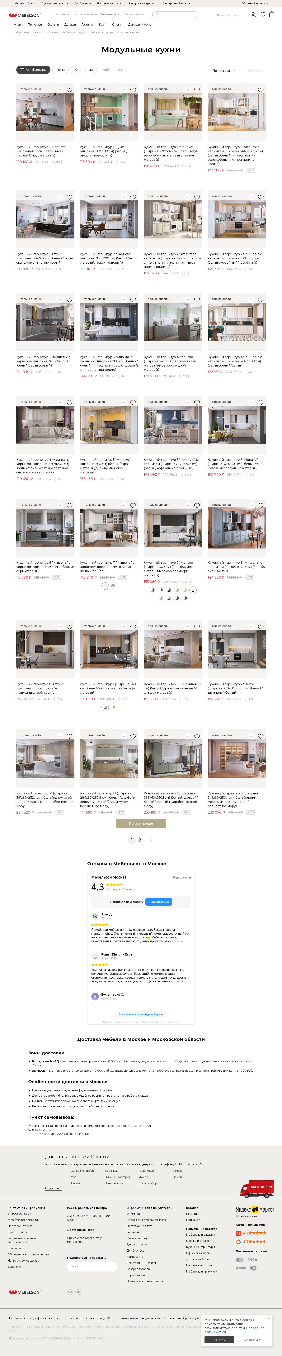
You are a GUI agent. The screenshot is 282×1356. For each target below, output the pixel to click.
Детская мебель (197, 1259)
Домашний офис (139, 24)
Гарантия (133, 1232)
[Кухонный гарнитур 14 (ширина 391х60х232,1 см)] (45, 758)
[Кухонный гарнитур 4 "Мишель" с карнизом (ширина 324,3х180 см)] (237, 322)
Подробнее (53, 1188)
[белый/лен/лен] (105, 586)
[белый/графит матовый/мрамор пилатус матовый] (160, 590)
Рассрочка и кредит (142, 3)
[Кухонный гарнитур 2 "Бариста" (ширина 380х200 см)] (109, 219)
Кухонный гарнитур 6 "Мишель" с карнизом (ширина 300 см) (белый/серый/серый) (45, 567)
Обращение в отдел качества (28, 1254)
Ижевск (144, 1177)
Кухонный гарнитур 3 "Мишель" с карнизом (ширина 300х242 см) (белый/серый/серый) (43, 361)
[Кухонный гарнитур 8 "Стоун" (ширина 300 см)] (45, 649)
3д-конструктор (137, 1244)
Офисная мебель (197, 1253)
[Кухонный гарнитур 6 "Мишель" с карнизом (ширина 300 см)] (45, 528)
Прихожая (35, 24)
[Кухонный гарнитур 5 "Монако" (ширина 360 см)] (109, 425)
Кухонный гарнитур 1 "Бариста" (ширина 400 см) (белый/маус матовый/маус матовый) (41, 151)
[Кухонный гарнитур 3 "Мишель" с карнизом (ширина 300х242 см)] (45, 322)
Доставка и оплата (109, 3)
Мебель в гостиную (199, 1265)
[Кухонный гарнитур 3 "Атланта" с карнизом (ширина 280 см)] (109, 322)
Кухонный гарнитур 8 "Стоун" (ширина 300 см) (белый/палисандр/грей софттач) (39, 688)
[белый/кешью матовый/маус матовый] (177, 590)
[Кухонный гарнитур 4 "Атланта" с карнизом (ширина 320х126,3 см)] (45, 425)
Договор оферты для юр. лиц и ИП (87, 1318)
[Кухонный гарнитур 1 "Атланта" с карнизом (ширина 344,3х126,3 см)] (237, 112)
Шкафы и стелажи (198, 1241)
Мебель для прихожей (201, 1271)
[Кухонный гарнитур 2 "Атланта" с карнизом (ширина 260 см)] (173, 219)
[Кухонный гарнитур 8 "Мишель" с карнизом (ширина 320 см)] (237, 528)
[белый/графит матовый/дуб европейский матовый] (152, 590)
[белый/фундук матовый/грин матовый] (177, 598)
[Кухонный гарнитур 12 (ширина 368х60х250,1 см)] (173, 758)
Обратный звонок (253, 3)
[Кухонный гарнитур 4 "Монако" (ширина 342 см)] (173, 322)
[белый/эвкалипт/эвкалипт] (113, 586)
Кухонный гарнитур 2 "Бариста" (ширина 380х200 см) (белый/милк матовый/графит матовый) (108, 258)
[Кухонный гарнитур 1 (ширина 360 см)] (109, 649)
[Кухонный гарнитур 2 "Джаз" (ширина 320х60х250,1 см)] (237, 649)
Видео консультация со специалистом (24, 1240)
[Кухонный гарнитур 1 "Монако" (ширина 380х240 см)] (173, 112)
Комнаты (62, 14)
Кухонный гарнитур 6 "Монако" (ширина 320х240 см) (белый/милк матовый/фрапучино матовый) (236, 464)
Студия (117, 24)
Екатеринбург (148, 1183)
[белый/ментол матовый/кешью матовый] (185, 590)
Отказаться (252, 1339)
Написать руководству (23, 1260)
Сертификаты (136, 1275)
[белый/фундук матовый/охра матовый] (185, 598)
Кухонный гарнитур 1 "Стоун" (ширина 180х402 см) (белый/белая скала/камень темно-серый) (44, 258)
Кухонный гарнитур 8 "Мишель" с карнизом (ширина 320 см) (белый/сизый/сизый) (236, 567)
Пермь (75, 1183)
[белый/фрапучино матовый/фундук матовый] (168, 598)
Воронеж (111, 1170)
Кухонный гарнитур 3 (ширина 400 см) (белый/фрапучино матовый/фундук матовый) (172, 688)
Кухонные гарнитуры (200, 1247)
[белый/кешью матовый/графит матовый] (105, 707)
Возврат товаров (138, 1269)
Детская (70, 24)
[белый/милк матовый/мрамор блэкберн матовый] (193, 590)
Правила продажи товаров (145, 1281)
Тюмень (177, 1177)
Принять (219, 1339)
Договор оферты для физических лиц (33, 1318)
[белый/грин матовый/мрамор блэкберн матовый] (168, 590)
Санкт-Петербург (83, 1170)
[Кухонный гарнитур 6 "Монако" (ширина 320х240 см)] (237, 425)
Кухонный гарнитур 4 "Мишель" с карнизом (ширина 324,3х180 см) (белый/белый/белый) (235, 361)
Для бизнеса (82, 3)
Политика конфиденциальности (137, 1318)
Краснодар (146, 1170)
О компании (134, 14)
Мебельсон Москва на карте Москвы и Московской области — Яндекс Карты (141, 1022)
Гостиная (87, 24)
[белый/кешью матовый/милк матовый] (113, 707)
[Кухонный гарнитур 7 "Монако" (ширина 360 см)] (173, 528)
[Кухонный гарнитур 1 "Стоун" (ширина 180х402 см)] (45, 219)
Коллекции (110, 14)
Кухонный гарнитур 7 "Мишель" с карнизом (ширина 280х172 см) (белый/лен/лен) (107, 567)
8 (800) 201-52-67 (229, 15)
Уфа (73, 1177)
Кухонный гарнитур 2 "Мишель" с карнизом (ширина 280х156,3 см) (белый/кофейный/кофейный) (235, 258)
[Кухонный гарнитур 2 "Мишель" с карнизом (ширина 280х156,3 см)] (237, 219)
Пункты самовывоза (55, 3)
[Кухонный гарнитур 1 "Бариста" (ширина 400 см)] (45, 112)
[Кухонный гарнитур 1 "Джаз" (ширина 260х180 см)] (109, 112)
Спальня (53, 24)
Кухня (103, 24)
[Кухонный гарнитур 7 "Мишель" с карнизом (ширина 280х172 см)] (109, 528)
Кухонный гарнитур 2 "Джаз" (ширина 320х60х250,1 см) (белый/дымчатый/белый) (235, 688)
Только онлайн (85, 14)
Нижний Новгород (118, 1177)
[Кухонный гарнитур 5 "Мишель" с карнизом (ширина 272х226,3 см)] (173, 425)
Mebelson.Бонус (25, 3)
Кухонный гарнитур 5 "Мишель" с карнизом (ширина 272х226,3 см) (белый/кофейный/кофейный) (171, 464)
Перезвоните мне (20, 1226)
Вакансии (14, 1266)
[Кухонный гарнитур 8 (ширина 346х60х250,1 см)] (237, 758)
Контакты (14, 1248)
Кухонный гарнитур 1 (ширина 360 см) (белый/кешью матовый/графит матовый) (109, 688)
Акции (18, 24)
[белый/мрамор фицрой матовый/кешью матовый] (160, 598)
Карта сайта (135, 1256)
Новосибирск (114, 1183)
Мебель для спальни (200, 1234)
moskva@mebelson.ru (23, 1220)
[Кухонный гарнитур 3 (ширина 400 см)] (173, 649)
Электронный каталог (176, 3)
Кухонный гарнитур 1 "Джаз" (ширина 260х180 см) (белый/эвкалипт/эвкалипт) (103, 151)
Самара (177, 1170)
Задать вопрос (18, 1232)
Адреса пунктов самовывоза (146, 1220)
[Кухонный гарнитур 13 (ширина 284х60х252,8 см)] (109, 758)
